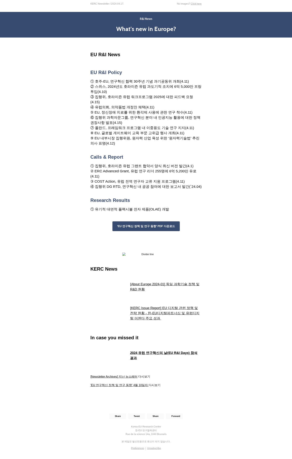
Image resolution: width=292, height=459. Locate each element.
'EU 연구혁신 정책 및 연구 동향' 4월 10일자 (119, 385)
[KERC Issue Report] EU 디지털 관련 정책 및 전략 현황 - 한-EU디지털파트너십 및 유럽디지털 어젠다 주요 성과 (164, 313)
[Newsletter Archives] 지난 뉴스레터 (113, 376)
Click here (196, 3)
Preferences (137, 448)
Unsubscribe (154, 448)
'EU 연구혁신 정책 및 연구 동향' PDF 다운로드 (146, 226)
